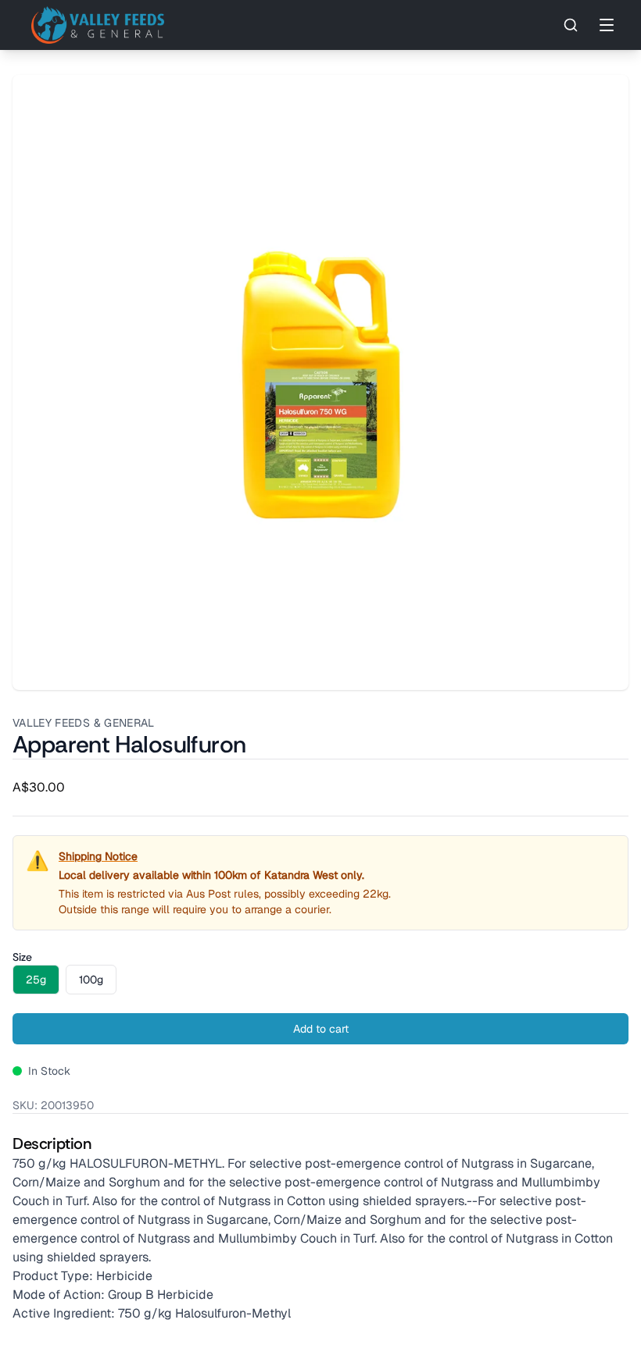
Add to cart (321, 1029)
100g (91, 980)
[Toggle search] (571, 25)
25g (36, 980)
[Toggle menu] (606, 25)
